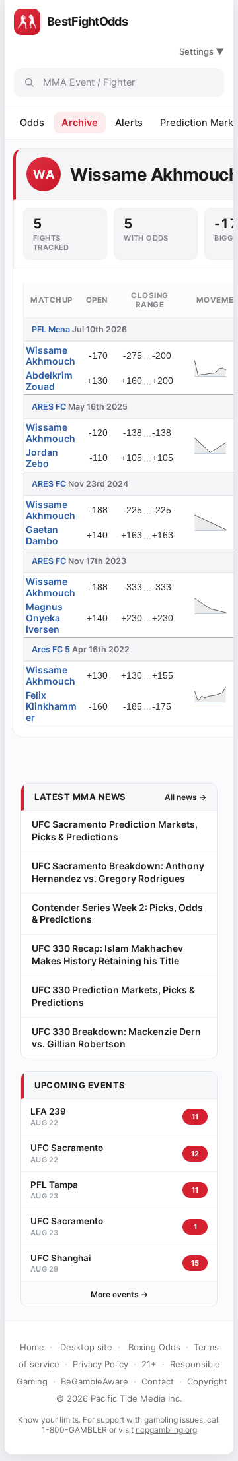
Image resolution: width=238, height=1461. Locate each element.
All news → (185, 797)
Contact (157, 1381)
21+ (149, 1364)
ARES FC (49, 407)
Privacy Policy (100, 1364)
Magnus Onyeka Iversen (44, 618)
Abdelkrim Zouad (49, 380)
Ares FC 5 (51, 649)
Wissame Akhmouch (50, 355)
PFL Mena (51, 329)
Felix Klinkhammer (51, 706)
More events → (119, 1294)
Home (32, 1347)
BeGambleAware (94, 1381)
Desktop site (86, 1347)
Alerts (129, 123)
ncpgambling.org (166, 1430)
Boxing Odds (154, 1347)
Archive (79, 123)
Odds (32, 123)
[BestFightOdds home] (27, 22)
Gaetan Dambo (42, 535)
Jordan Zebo (42, 458)
